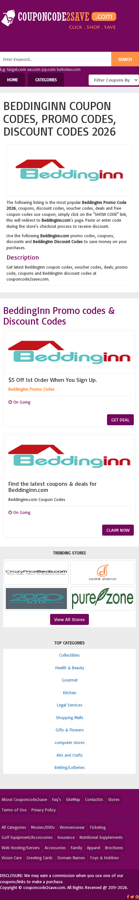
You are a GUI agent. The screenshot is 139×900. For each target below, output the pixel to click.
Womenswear (72, 827)
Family (76, 847)
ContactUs (94, 799)
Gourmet (70, 680)
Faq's (56, 799)
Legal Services (69, 704)
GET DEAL (120, 419)
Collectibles (69, 655)
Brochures (114, 847)
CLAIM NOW (118, 530)
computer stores (70, 742)
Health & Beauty (69, 667)
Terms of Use (14, 809)
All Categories (14, 827)
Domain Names (71, 857)
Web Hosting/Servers (21, 847)
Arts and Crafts (70, 755)
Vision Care (12, 857)
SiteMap (73, 799)
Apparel (93, 847)
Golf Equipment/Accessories (27, 837)
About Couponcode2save (24, 799)
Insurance (66, 837)
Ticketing (98, 827)
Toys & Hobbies (104, 857)
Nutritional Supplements (101, 837)
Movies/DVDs (43, 827)
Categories (46, 79)
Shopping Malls (69, 717)
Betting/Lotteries (70, 767)
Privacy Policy (43, 809)
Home (12, 79)
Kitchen (69, 692)
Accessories (55, 847)
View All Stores (69, 619)
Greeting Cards (40, 857)
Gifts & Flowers (70, 729)
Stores (114, 799)
